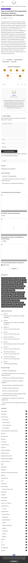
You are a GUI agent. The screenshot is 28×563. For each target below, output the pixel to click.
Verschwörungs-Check (7, 489)
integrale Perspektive (6, 288)
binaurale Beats (17, 280)
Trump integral (10, 306)
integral (4, 522)
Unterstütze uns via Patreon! (8, 168)
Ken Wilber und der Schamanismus (10, 213)
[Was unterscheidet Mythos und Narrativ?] (14, 252)
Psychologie (4, 500)
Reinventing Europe (6, 300)
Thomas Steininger (19, 302)
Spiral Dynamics (5, 302)
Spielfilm (4, 536)
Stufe (12, 302)
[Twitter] (21, 84)
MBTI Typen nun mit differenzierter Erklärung (12, 183)
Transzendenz (21, 304)
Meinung (3, 475)
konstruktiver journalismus (7, 292)
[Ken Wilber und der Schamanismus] (14, 203)
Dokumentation (6, 514)
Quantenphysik (6, 61)
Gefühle (24, 282)
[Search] (26, 2)
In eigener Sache (5, 444)
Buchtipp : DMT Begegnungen (9, 176)
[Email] (25, 84)
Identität (17, 286)
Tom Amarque (5, 304)
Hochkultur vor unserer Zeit (8, 286)
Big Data (3, 433)
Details (23, 558)
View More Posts (14, 97)
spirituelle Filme (4, 511)
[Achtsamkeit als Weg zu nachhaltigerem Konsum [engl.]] (14, 227)
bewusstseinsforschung (7, 280)
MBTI (2, 464)
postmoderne (20, 296)
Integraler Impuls (5, 453)
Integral (23, 286)
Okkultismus (4, 483)
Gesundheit (4, 284)
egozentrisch (5, 517)
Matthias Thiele (5, 294)
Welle (21, 306)
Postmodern (5, 531)
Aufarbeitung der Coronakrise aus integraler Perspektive (14, 316)
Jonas (4, 215)
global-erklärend (6, 520)
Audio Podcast (4, 417)
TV (9, 8)
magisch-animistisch (7, 525)
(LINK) (22, 106)
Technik (3, 539)
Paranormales (4, 486)
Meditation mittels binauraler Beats (9, 472)
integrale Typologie (5, 450)
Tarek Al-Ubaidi (5, 422)
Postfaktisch (13, 296)
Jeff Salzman (5, 290)
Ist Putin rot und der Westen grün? (12, 329)
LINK (23, 104)
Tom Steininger (13, 304)
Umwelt (3, 545)
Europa (18, 282)
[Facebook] (18, 84)
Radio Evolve (22, 298)
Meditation (3, 469)
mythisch (4, 528)
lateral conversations (19, 292)
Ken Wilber (12, 290)
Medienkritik (4, 467)
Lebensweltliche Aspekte (7, 458)
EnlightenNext (12, 282)
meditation (13, 294)
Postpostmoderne (6, 298)
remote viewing (15, 300)
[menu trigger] (3, 2)
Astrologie (23, 278)
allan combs (16, 278)
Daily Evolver (4, 282)
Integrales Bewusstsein (18, 288)
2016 (3, 278)
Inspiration (3, 447)
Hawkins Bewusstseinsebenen (10, 363)
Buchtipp (3, 439)
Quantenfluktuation (19, 59)
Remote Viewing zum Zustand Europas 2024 (14, 343)
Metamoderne (4, 478)
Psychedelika (4, 497)
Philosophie (4, 8)
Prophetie (3, 494)
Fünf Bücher (4, 442)
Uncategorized (4, 547)
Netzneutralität (5, 296)
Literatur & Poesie (5, 461)
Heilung (21, 284)
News (2, 481)
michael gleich (20, 294)
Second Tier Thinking (6, 503)
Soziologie (14, 61)
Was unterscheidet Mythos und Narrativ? (12, 262)
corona (24, 280)
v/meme (4, 508)
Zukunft (3, 550)
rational (4, 533)
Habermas (15, 284)
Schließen (14, 561)
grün (10, 284)
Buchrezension (4, 436)
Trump (3, 306)
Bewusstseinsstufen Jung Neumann (9, 430)
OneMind (14, 95)
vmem (16, 306)
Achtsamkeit (8, 278)
